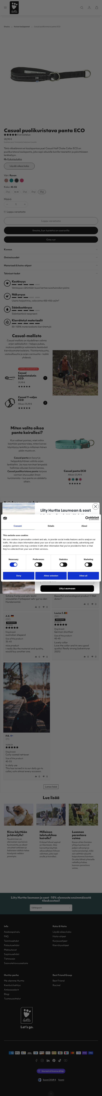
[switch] (38, 564)
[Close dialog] (96, 506)
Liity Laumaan (67, 588)
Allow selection (51, 576)
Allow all (83, 576)
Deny (18, 576)
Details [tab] (51, 526)
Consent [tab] (18, 526)
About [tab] (84, 526)
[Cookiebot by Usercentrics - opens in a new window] (87, 518)
